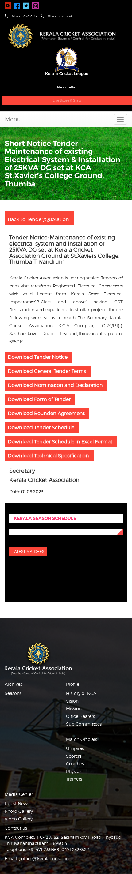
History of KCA (81, 693)
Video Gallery (19, 818)
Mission (74, 708)
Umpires (75, 748)
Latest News (17, 803)
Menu (13, 119)
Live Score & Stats (67, 100)
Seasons (13, 693)
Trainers (74, 779)
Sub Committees (84, 723)
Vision (72, 700)
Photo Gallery (19, 811)
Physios (73, 771)
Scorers (73, 756)
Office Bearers (80, 716)
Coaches (75, 763)
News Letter (66, 87)
